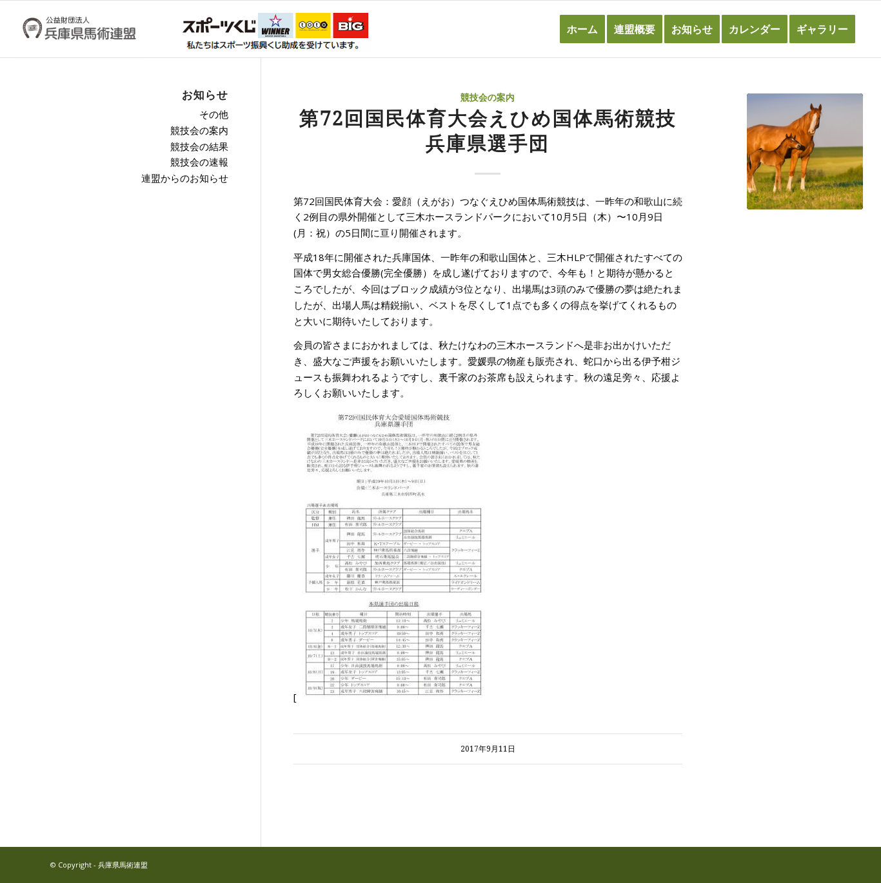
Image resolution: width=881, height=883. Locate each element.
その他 (213, 114)
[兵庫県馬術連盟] (79, 29)
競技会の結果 (199, 146)
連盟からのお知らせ (184, 177)
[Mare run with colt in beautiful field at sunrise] (805, 151)
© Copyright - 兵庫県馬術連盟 (99, 864)
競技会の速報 (199, 161)
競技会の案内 (487, 97)
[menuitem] (582, 29)
